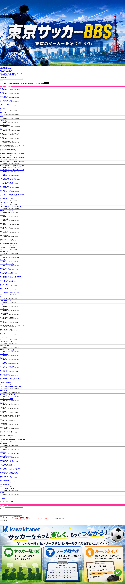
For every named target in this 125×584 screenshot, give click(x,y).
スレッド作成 (3, 83)
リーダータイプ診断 (39, 83)
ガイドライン (3, 73)
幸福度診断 (30, 83)
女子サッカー (24, 83)
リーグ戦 (10, 83)
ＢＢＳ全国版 (16, 83)
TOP (1, 524)
